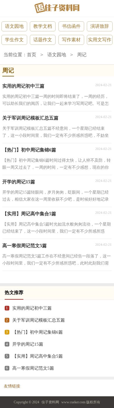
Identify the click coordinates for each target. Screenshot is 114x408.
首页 (31, 54)
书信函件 (71, 26)
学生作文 (14, 39)
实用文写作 (99, 39)
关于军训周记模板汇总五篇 (38, 320)
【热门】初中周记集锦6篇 (37, 332)
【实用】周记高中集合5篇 (37, 356)
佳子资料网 (50, 402)
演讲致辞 (99, 26)
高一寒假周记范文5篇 (33, 368)
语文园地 (14, 26)
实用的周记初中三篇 (32, 308)
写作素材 (71, 39)
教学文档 (42, 26)
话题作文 (42, 39)
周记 (82, 54)
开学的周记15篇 (27, 344)
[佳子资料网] (57, 7)
